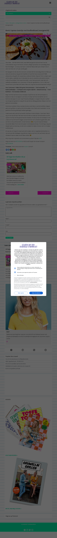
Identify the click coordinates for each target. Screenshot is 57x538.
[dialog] (28, 269)
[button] (28, 275)
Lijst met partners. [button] (33, 282)
